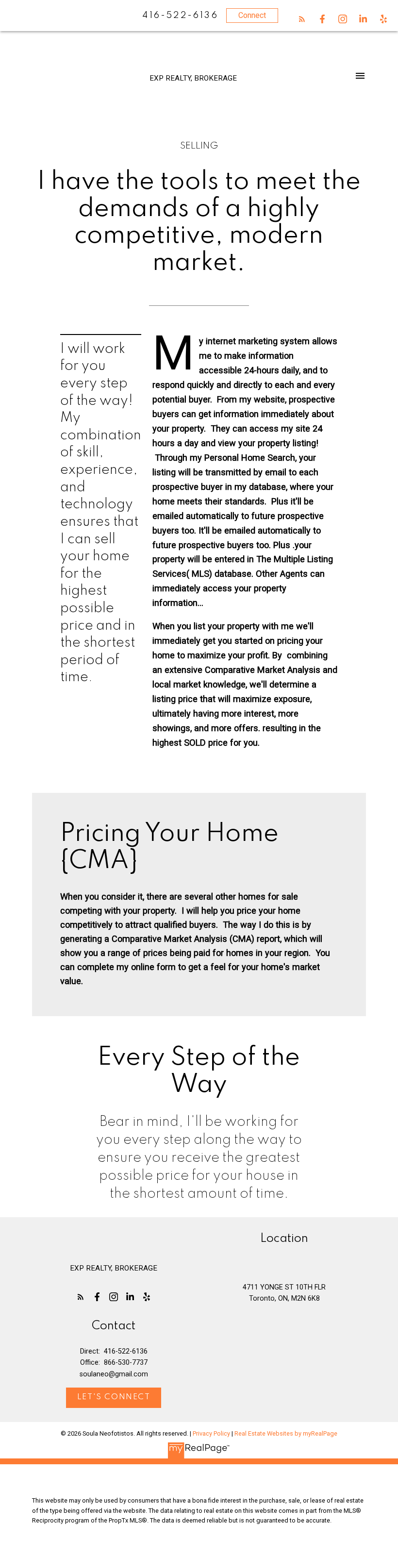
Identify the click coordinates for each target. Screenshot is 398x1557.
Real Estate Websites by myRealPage (285, 1433)
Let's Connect (113, 1397)
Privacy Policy (211, 1433)
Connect (252, 15)
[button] (302, 19)
